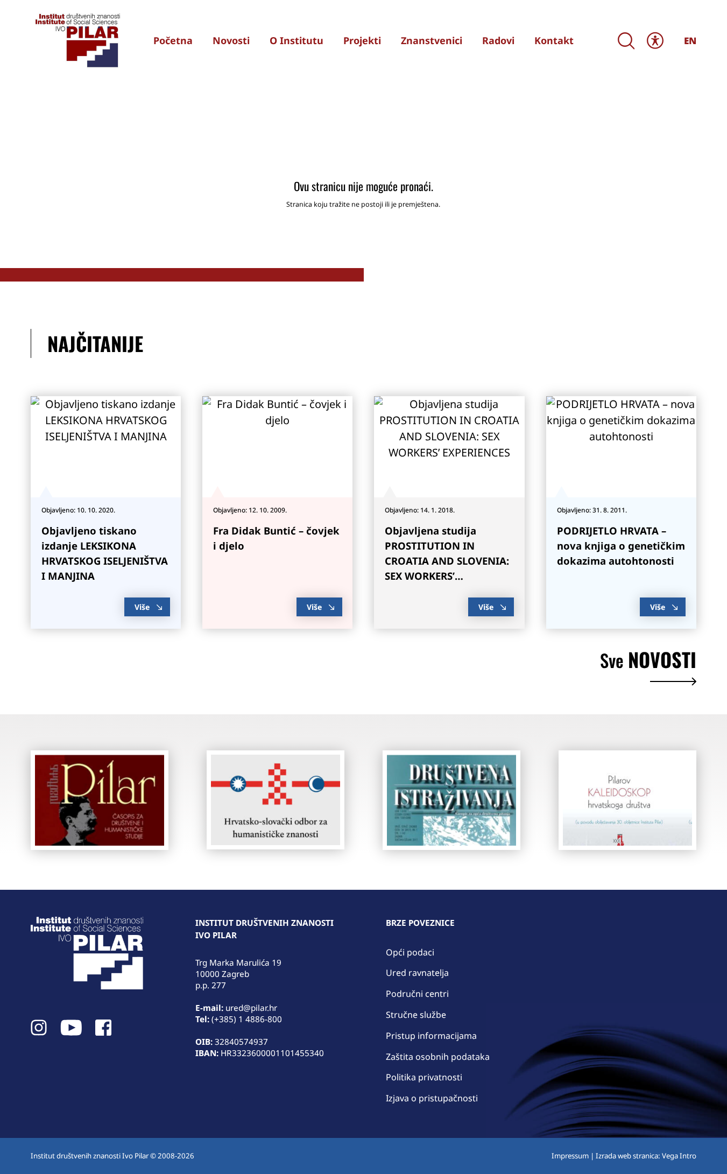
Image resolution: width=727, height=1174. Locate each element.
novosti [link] (648, 661)
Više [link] (142, 607)
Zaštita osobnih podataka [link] (438, 1057)
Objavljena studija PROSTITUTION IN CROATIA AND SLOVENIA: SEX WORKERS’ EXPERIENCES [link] (447, 560)
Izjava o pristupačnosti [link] (432, 1098)
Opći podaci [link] (410, 952)
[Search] (626, 40)
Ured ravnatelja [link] (417, 973)
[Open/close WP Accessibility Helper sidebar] (655, 41)
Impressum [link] (570, 1156)
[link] (76, 40)
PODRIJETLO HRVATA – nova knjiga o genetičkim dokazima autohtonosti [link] (621, 545)
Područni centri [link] (417, 994)
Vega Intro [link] (679, 1156)
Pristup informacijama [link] (431, 1036)
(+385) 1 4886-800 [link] (246, 1019)
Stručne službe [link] (416, 1015)
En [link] (690, 40)
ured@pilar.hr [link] (251, 1007)
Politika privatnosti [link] (424, 1077)
